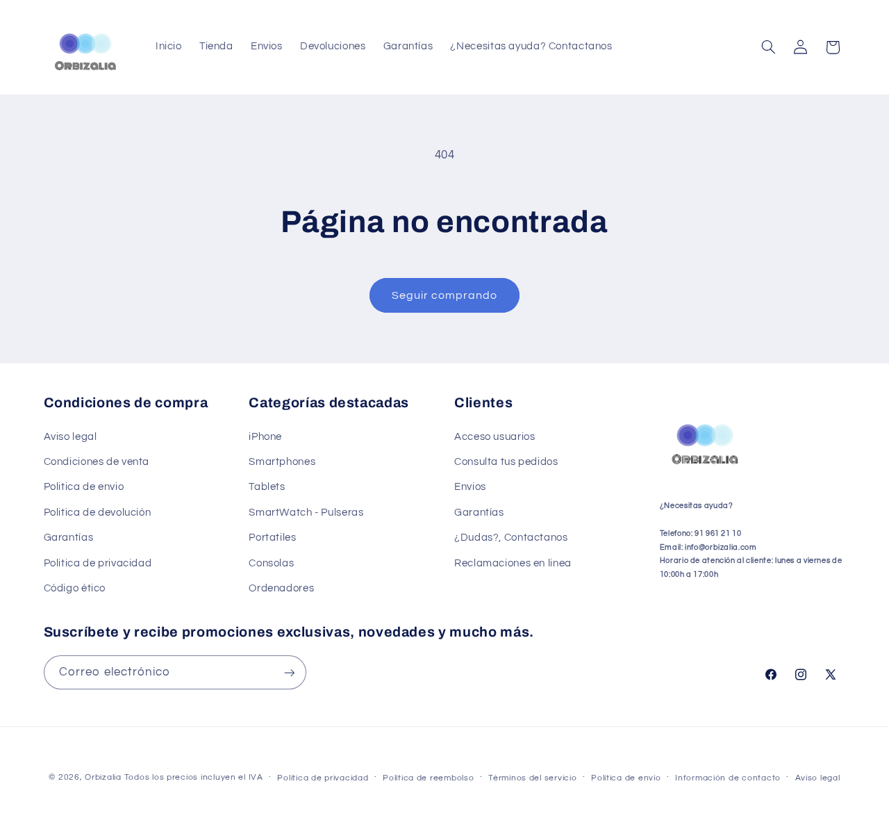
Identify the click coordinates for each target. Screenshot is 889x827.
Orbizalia (103, 777)
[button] (768, 47)
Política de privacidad (322, 778)
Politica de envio (84, 487)
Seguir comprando (445, 295)
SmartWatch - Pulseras (306, 512)
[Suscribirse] (289, 672)
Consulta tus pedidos (506, 462)
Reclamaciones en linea (513, 563)
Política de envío (626, 778)
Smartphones (282, 462)
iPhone (265, 437)
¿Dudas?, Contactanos (511, 537)
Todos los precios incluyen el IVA (193, 777)
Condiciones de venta (97, 462)
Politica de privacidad (98, 563)
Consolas (271, 563)
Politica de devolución (97, 512)
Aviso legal (70, 437)
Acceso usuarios (494, 437)
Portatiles (272, 537)
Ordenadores (281, 588)
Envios (470, 487)
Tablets (267, 487)
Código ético (75, 588)
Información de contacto (728, 778)
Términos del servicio (532, 778)
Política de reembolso (428, 778)
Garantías (69, 537)
